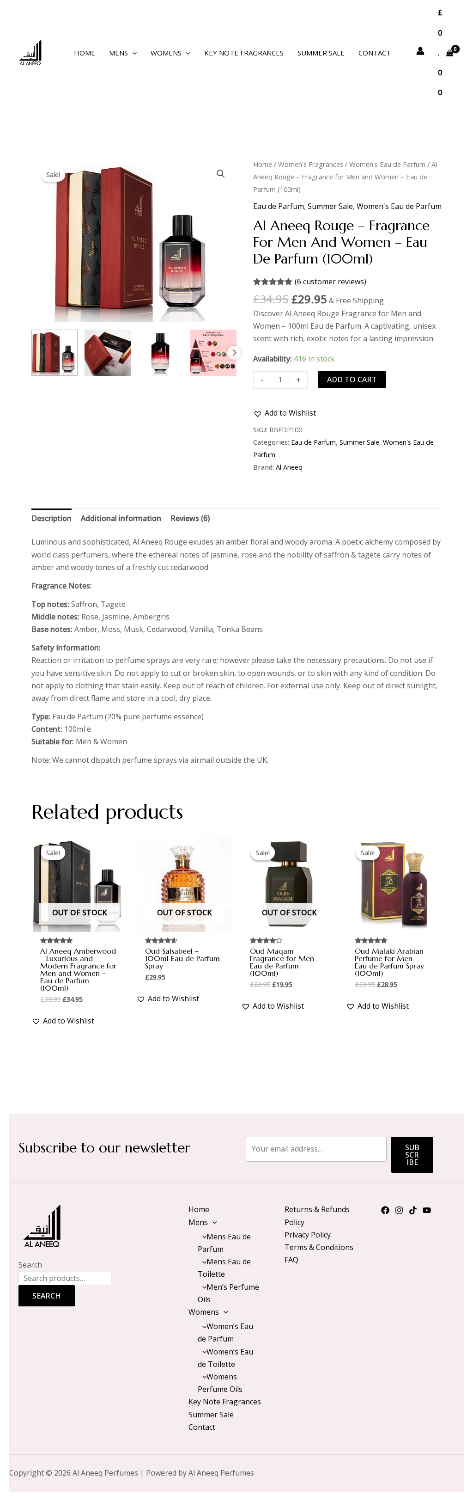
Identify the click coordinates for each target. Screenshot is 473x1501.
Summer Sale (321, 52)
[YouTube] (427, 1210)
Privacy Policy (308, 1235)
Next (234, 353)
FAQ (291, 1260)
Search (30, 1265)
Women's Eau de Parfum (387, 164)
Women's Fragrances (310, 164)
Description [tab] (51, 518)
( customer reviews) (330, 281)
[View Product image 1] (54, 353)
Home (84, 52)
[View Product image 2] (108, 353)
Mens (118, 52)
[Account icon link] (420, 51)
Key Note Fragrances (244, 52)
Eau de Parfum (278, 206)
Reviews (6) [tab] (190, 518)
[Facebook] (385, 1210)
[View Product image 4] (213, 353)
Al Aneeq (289, 467)
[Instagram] (399, 1210)
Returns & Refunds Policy (317, 1215)
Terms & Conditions (319, 1247)
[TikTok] (413, 1210)
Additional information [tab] (121, 518)
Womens (166, 52)
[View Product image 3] (161, 353)
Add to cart (352, 379)
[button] (132, 52)
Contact (374, 52)
